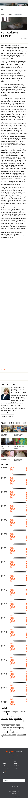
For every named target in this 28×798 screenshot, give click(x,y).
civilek (17, 711)
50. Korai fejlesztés (6, 459)
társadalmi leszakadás (12, 734)
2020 (4, 548)
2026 (4, 468)
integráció (16, 718)
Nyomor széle (10, 751)
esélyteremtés (4, 716)
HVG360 (15, 761)
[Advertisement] (14, 308)
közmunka (8, 723)
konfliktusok (21, 720)
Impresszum (14, 793)
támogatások (4, 734)
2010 (4, 688)
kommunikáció (14, 720)
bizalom (8, 711)
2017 (4, 590)
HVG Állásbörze (6, 768)
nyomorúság (4, 729)
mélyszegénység (16, 727)
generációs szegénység (17, 716)
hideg (7, 718)
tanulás (21, 732)
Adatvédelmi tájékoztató (14, 789)
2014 (4, 632)
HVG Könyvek (16, 765)
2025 (4, 478)
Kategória (10, 14)
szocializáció (16, 732)
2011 (4, 674)
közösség (13, 723)
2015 (4, 618)
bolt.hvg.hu (16, 768)
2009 (4, 702)
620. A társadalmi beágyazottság (18, 460)
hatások (3, 718)
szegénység (10, 732)
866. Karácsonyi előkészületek (5, 435)
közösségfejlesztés (19, 723)
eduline (4, 765)
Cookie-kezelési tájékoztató (14, 791)
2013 (4, 646)
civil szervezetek (22, 711)
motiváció (18, 725)
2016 (4, 604)
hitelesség (11, 718)
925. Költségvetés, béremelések (19, 435)
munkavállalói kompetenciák (7, 727)
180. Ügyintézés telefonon (5, 447)
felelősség (10, 716)
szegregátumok (4, 732)
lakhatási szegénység (5, 725)
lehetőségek (13, 725)
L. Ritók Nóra (24, 38)
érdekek (8, 736)
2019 (4, 562)
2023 (4, 506)
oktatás (8, 729)
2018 (4, 576)
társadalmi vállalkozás (21, 734)
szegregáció (20, 729)
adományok (4, 711)
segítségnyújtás (14, 729)
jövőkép (20, 718)
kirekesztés (9, 720)
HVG (4, 761)
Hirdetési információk (14, 786)
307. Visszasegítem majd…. (19, 447)
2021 (4, 534)
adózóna (15, 763)
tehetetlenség (8, 369)
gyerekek (24, 716)
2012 (4, 660)
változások (3, 736)
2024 (4, 492)
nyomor (21, 727)
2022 (4, 520)
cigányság (13, 711)
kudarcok (3, 369)
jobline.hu (4, 763)
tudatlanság (14, 369)
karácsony (3, 720)
